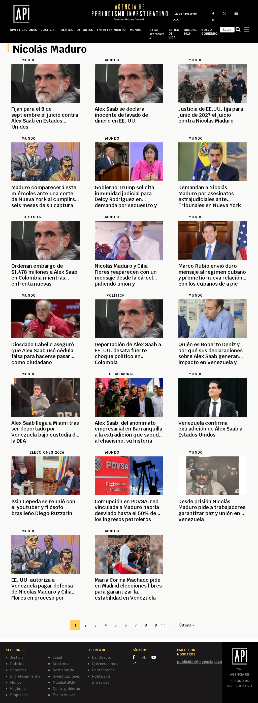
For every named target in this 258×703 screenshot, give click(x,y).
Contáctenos (103, 669)
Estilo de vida (64, 694)
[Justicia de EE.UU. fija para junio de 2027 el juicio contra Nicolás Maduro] (212, 133)
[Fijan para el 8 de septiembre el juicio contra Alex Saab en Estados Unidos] (45, 133)
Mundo (16, 682)
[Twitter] (146, 657)
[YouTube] (155, 657)
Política (17, 663)
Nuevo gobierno (66, 688)
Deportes (18, 669)
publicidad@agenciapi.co (199, 661)
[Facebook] (137, 657)
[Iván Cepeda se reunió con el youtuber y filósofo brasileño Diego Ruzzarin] (45, 525)
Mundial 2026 (64, 682)
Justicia (16, 657)
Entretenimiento (25, 676)
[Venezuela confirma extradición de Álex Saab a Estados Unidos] (212, 447)
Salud (57, 657)
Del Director (102, 657)
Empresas (18, 694)
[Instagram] (137, 663)
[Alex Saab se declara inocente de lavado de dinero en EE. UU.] (129, 133)
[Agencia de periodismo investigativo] (46, 14)
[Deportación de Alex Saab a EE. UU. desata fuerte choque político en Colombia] (129, 368)
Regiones (18, 688)
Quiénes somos (105, 663)
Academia (61, 663)
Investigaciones (66, 676)
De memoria (63, 669)
